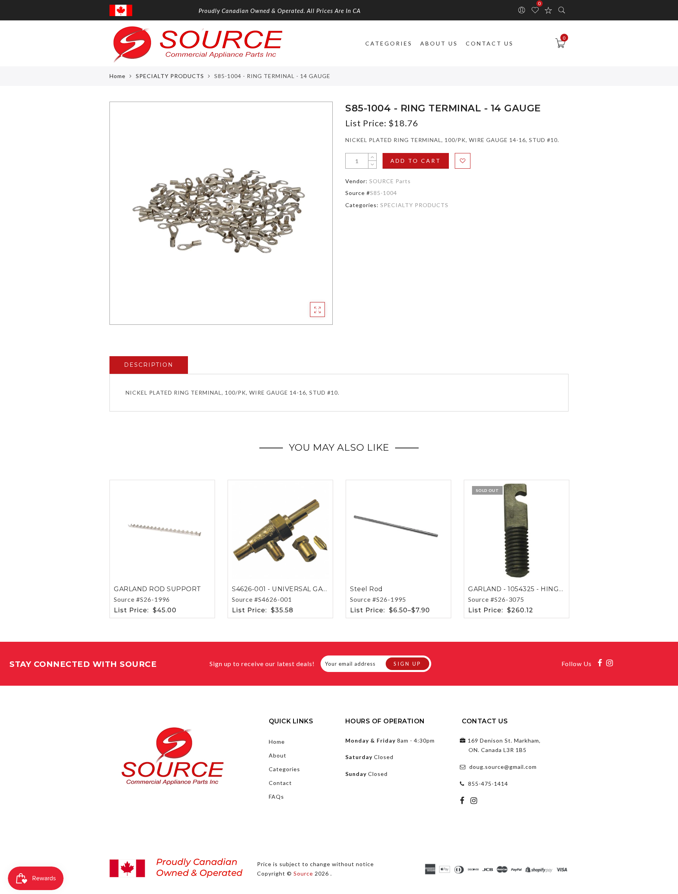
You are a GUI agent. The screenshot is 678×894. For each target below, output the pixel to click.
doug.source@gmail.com (503, 766)
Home (117, 76)
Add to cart (415, 160)
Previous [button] (104, 547)
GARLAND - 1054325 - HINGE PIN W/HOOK (538, 589)
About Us (439, 43)
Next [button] (563, 547)
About (277, 755)
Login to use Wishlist (462, 161)
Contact (280, 782)
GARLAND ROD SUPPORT (157, 589)
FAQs (276, 796)
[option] (221, 213)
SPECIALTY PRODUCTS (170, 76)
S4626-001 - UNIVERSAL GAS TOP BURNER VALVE (315, 589)
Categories (388, 43)
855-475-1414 (488, 783)
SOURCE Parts (390, 181)
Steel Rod (366, 589)
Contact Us (490, 43)
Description (148, 364)
